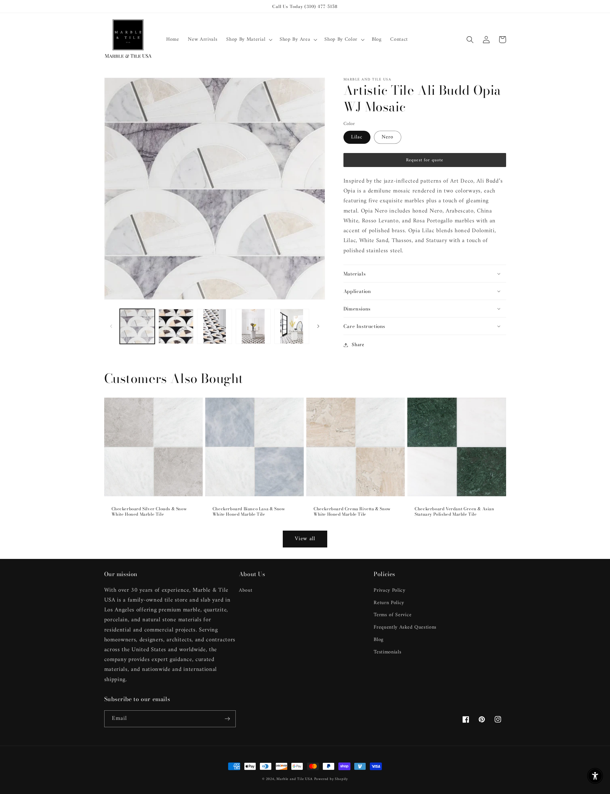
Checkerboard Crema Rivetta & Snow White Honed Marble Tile (352, 511)
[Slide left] (111, 326)
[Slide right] (318, 326)
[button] (248, 39)
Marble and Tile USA (294, 779)
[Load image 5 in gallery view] (291, 326)
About (245, 590)
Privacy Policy (389, 590)
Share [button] (358, 345)
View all (305, 539)
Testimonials (387, 652)
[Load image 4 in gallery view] (253, 326)
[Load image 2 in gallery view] (176, 326)
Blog (378, 639)
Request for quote (425, 160)
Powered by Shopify (331, 779)
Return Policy (389, 602)
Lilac (357, 137)
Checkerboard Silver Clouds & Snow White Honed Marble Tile (149, 511)
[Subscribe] (227, 719)
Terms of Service (392, 614)
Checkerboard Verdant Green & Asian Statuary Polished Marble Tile (454, 511)
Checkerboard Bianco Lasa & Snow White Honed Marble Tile (249, 511)
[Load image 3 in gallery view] (214, 326)
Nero (388, 137)
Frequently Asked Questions (405, 627)
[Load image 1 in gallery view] (137, 326)
